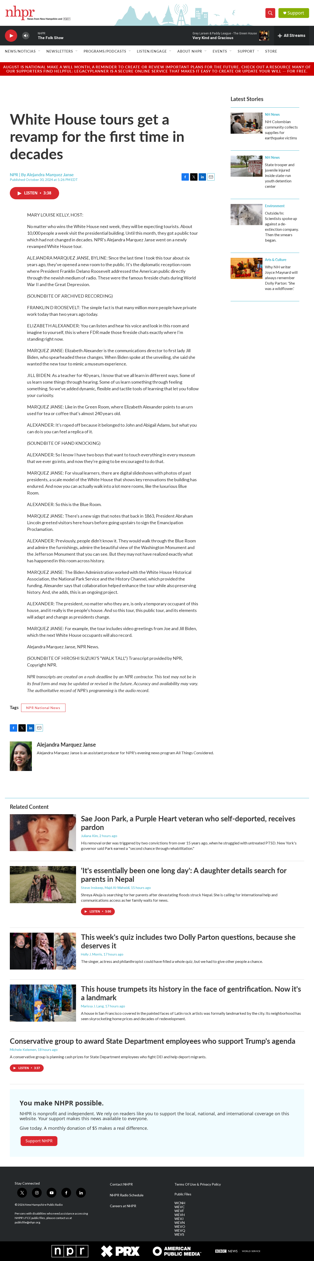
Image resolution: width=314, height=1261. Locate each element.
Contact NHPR (121, 1184)
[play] (11, 36)
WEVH (179, 1215)
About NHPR (189, 51)
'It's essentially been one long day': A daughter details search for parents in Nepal (183, 874)
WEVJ (178, 1219)
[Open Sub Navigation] (39, 51)
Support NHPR (39, 1141)
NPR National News (43, 708)
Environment (275, 205)
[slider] (33, 35)
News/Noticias (20, 51)
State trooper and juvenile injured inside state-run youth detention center (279, 175)
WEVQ (179, 1230)
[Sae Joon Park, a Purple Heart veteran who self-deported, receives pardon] (43, 832)
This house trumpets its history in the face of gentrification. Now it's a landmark (191, 993)
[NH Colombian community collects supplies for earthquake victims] (246, 123)
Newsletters (59, 51)
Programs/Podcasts (105, 51)
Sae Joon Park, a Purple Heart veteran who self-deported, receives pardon (188, 822)
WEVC (179, 1207)
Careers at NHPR (123, 1206)
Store (271, 51)
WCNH (179, 1203)
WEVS (179, 1234)
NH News (272, 114)
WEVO (179, 1227)
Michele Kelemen (23, 1049)
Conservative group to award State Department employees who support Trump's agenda (152, 1041)
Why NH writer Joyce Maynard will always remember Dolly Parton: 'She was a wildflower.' (281, 277)
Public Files (182, 1194)
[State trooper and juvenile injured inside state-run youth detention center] (246, 166)
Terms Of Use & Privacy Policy (197, 1184)
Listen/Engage (152, 51)
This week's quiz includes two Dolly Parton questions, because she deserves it (188, 941)
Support (296, 12)
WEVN (179, 1223)
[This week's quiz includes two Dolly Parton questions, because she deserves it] (43, 951)
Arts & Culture (275, 259)
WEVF (179, 1211)
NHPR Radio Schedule (127, 1195)
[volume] (26, 35)
